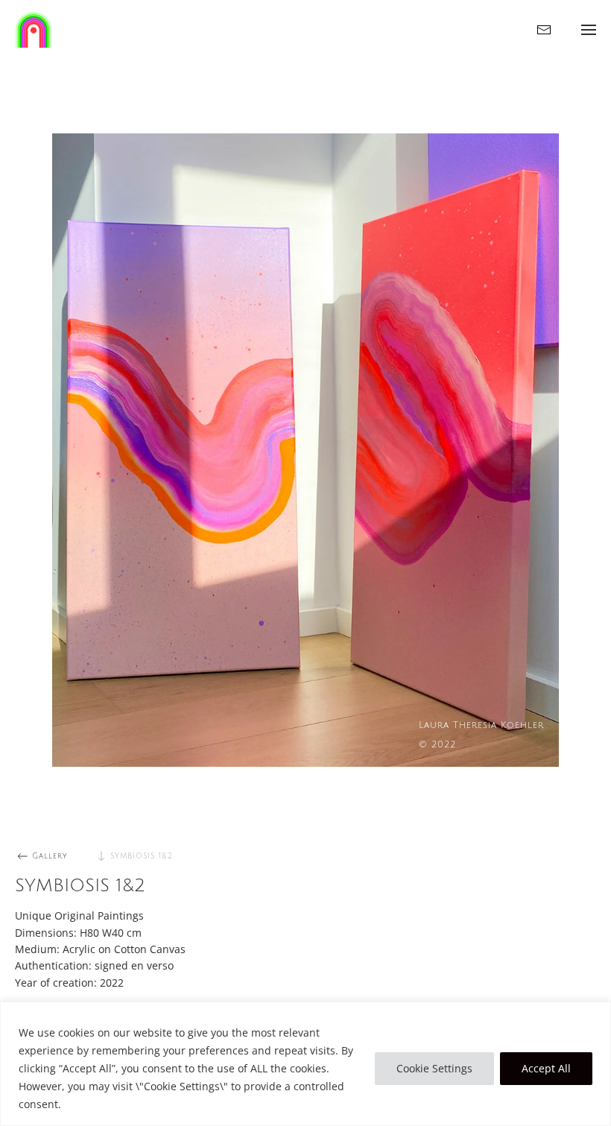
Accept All (546, 1068)
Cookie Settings (434, 1068)
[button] (588, 30)
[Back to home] (33, 30)
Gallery (50, 856)
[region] (305, 1064)
